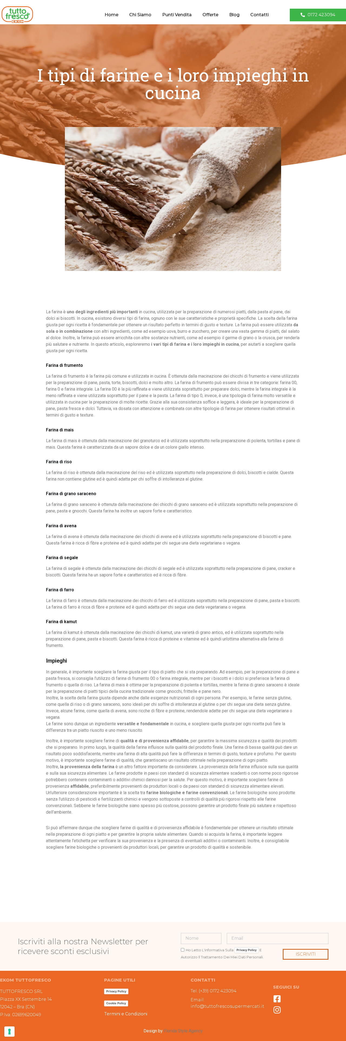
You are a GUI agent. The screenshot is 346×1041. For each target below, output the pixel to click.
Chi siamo (140, 14)
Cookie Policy (116, 1003)
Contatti (259, 14)
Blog (234, 14)
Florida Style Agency (183, 1030)
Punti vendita (177, 14)
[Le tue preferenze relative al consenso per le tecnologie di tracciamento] (9, 1031)
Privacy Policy (247, 950)
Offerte (210, 14)
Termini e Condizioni (125, 1013)
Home (111, 14)
